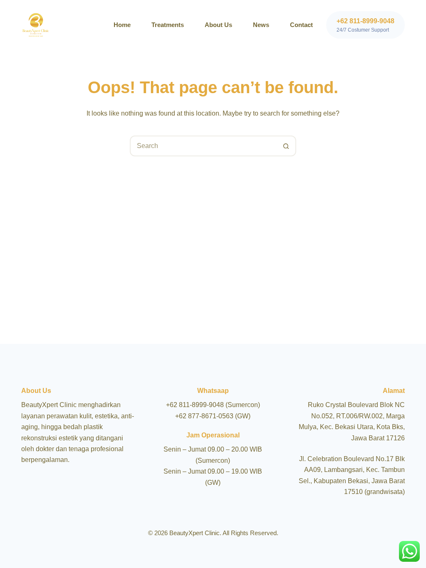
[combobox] (203, 146)
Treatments (167, 24)
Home (122, 24)
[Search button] (285, 146)
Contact (301, 24)
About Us (218, 24)
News (261, 24)
